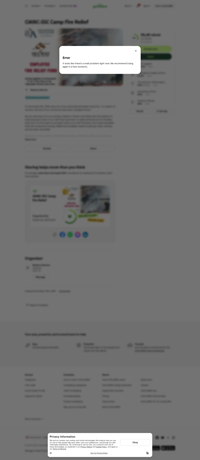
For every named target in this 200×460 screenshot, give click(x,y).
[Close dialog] (136, 51)
